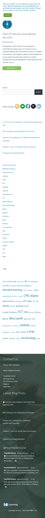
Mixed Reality (7, 202)
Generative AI (7, 194)
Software (6, 235)
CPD (4, 180)
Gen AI (12, 306)
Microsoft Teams (7, 326)
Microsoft (16, 318)
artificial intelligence (24, 286)
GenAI (6, 306)
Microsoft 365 (29, 319)
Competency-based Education (13, 153)
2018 (18, 282)
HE (3, 198)
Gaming (5, 187)
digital (34, 296)
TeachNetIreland (10, 453)
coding (5, 176)
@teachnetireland (22, 453)
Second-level (7, 227)
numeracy (15, 326)
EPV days (27, 301)
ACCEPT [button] (7, 15)
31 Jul (32, 453)
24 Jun (33, 479)
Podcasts (6, 216)
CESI (24, 290)
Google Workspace (10, 312)
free (37, 301)
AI (25, 281)
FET (4, 183)
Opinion (5, 213)
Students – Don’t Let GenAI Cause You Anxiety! (19, 147)
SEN (4, 231)
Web (4, 256)
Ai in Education (33, 282)
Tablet (5, 246)
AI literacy (6, 286)
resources (6, 332)
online (24, 325)
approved (13, 286)
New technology (9, 205)
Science (12, 332)
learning (31, 312)
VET (4, 249)
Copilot (20, 296)
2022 (22, 282)
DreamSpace (18, 301)
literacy (38, 312)
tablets (18, 339)
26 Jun (33, 468)
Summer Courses (8, 242)
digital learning (8, 301)
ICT (20, 312)
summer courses (9, 338)
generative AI (22, 306)
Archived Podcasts (9, 165)
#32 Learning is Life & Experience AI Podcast (18, 131)
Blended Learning (9, 169)
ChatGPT (29, 290)
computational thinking (10, 296)
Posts (4, 220)
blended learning (12, 290)
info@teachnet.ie (13, 370)
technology (28, 338)
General (5, 191)
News (4, 209)
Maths (5, 318)
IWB (26, 312)
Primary (5, 224)
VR (3, 253)
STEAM (23, 332)
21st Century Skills (9, 281)
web (38, 338)
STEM (4, 238)
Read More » (11, 68)
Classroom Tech (8, 172)
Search (5, 88)
